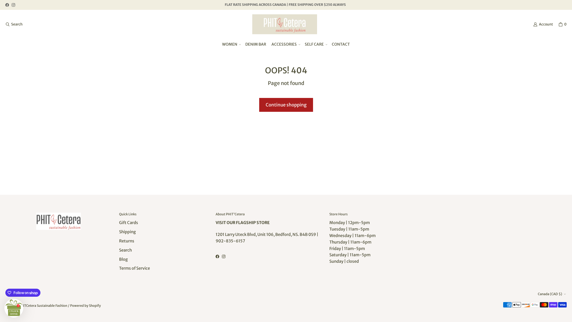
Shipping (127, 231)
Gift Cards (128, 222)
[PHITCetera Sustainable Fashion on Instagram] (13, 5)
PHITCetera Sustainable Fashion (43, 306)
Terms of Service (134, 268)
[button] (231, 44)
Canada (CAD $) (550, 294)
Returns (126, 241)
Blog (123, 259)
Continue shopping (286, 105)
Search (125, 250)
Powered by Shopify (85, 306)
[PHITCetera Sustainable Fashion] (284, 24)
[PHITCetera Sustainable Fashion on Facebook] (7, 5)
